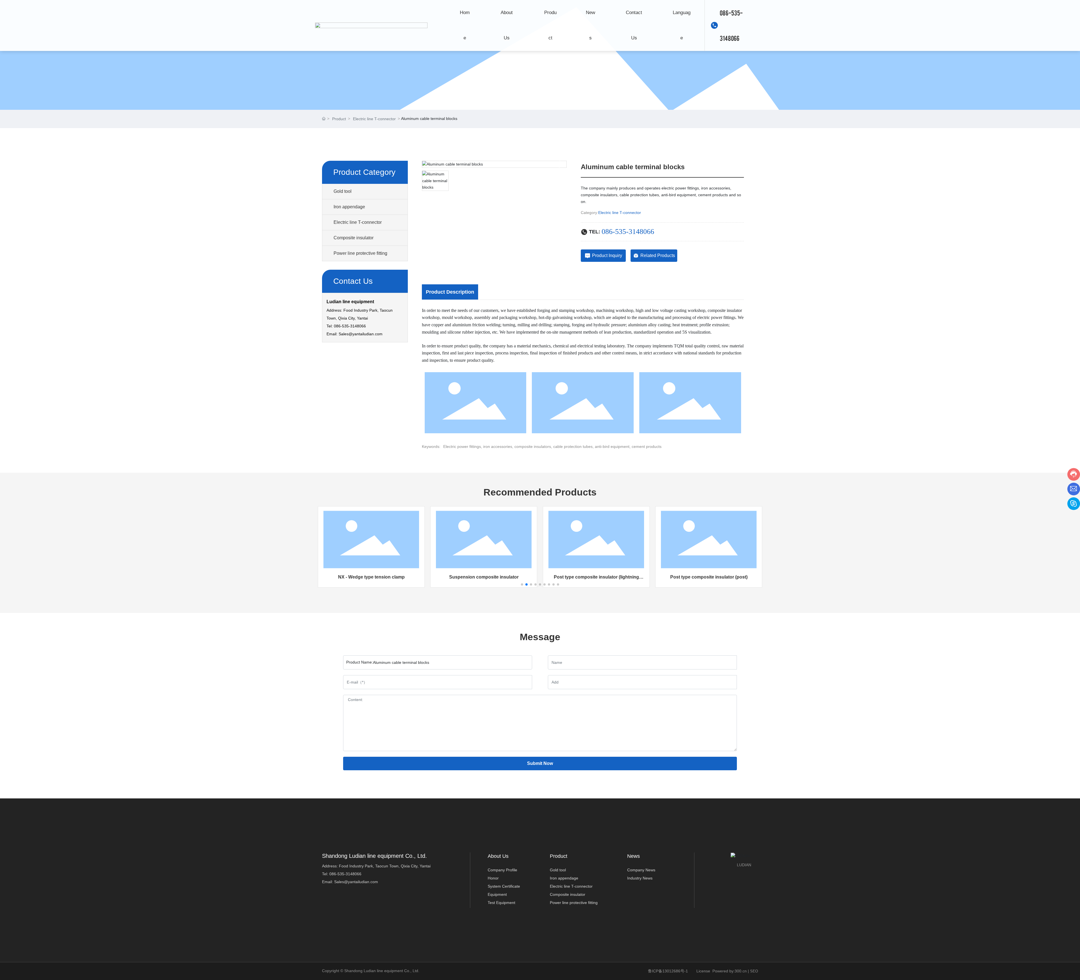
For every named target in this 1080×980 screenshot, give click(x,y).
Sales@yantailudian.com (360, 334)
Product (339, 119)
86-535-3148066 (346, 874)
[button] (522, 584)
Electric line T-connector (374, 119)
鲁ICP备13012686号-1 (668, 971)
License (703, 971)
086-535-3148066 (731, 25)
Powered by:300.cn (729, 971)
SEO (754, 971)
